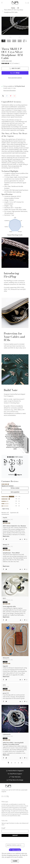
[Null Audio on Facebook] (4, 797)
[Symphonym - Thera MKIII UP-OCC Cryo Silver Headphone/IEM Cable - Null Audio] (15, 26)
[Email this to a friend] (14, 95)
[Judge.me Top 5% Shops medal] (11, 469)
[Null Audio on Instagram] (6, 797)
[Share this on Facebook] (6, 95)
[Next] (19, 37)
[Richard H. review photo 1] (15, 639)
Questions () (14, 513)
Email (3, 828)
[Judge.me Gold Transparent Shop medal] (11, 462)
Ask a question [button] (15, 492)
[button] (5, 63)
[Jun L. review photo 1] (15, 585)
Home (13, 8)
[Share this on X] (3, 95)
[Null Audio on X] (8, 797)
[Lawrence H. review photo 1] (15, 719)
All (18, 8)
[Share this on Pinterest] (10, 95)
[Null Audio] (15, 2)
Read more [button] (6, 536)
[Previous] (11, 37)
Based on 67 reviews (8, 486)
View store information (9, 90)
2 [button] (11, 763)
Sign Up (15, 835)
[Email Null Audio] (2, 797)
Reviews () (5, 513)
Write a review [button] (15, 488)
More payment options (15, 78)
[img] (15, 523)
